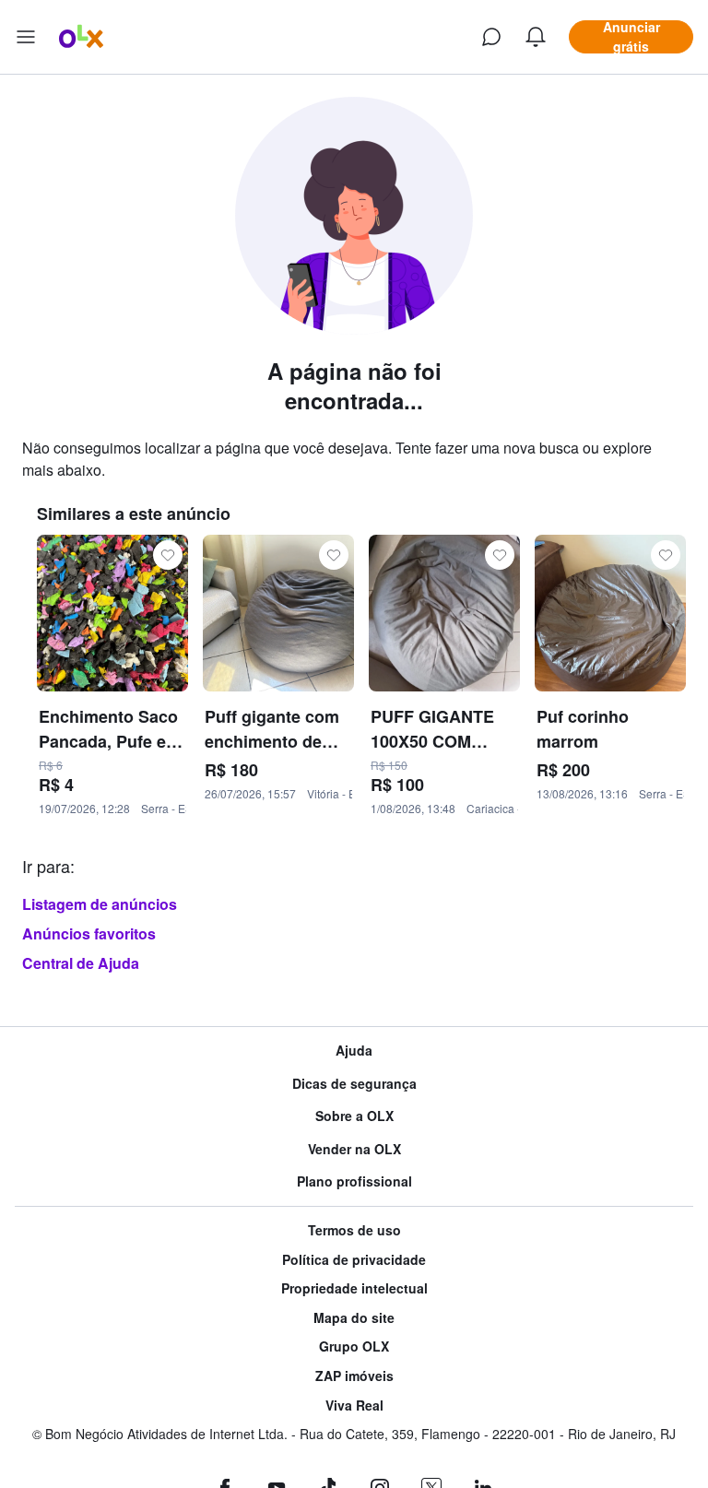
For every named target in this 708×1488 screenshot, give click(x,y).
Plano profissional (354, 1181)
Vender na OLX (354, 1149)
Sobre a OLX (354, 1116)
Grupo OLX (354, 1346)
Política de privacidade (354, 1260)
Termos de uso (354, 1230)
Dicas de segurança (354, 1083)
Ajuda (354, 1050)
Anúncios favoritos (89, 933)
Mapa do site (354, 1318)
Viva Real (354, 1405)
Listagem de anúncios (99, 904)
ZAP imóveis (354, 1376)
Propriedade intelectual (354, 1288)
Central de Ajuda (80, 963)
